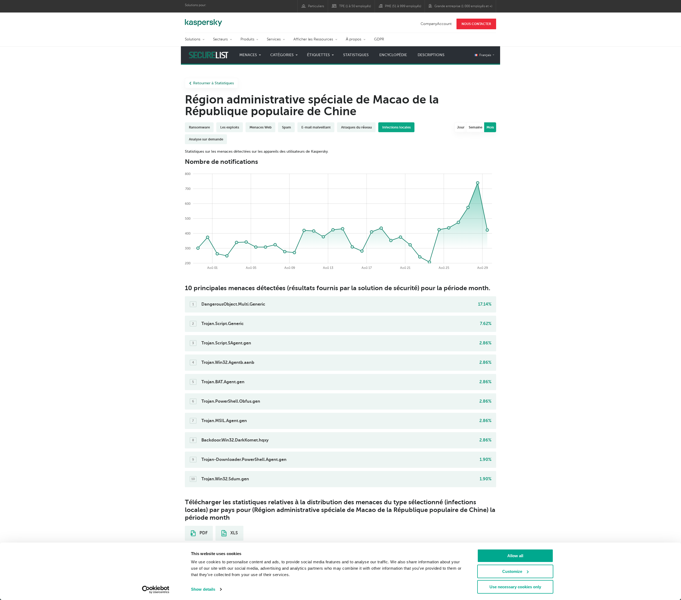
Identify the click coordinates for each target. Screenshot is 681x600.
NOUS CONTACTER (476, 24)
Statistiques (356, 55)
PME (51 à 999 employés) (403, 6)
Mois (490, 127)
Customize (512, 571)
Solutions (192, 39)
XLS (233, 533)
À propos (353, 39)
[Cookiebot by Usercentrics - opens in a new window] (155, 590)
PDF (202, 533)
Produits (247, 39)
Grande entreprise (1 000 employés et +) (463, 6)
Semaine (475, 127)
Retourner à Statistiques (213, 83)
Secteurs (220, 39)
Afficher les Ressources (313, 39)
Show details (203, 589)
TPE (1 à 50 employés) (355, 6)
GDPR (379, 39)
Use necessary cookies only (515, 587)
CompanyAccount (436, 24)
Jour (460, 127)
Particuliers (316, 6)
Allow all (515, 555)
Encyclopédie (393, 55)
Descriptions (431, 55)
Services (274, 39)
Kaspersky (203, 19)
